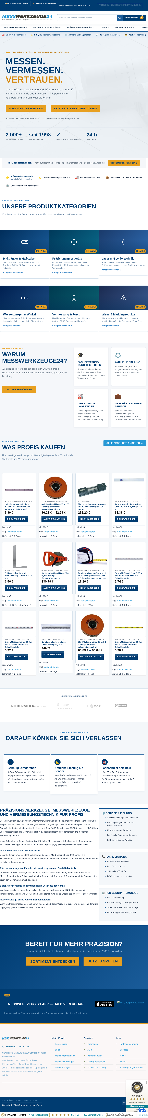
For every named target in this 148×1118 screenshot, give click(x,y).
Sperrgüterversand (96, 1061)
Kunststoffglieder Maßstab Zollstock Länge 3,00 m (53, 643)
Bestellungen (61, 1044)
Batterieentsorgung (129, 1044)
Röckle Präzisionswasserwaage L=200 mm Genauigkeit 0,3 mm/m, (92, 506)
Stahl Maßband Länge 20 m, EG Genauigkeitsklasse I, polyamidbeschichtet (92, 644)
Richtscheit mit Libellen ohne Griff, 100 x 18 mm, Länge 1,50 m (128, 506)
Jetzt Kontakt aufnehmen (19, 389)
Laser (104, 28)
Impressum (92, 1044)
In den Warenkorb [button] (16, 519)
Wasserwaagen (123, 28)
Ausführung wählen (54, 519)
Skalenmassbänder (14, 28)
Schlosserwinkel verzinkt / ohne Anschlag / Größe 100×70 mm (19, 575)
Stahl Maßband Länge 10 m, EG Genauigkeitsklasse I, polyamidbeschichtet (55, 506)
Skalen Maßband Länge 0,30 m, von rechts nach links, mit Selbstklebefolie (129, 575)
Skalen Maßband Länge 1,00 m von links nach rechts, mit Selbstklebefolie (18, 644)
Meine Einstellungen (64, 1061)
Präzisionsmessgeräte (79, 28)
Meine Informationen (65, 1055)
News (123, 1055)
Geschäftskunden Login (15, 1100)
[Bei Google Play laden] (130, 1004)
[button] (120, 6)
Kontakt (123, 1061)
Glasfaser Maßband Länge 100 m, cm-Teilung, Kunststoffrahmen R (55, 575)
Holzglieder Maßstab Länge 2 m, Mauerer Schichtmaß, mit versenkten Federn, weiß (18, 506)
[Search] (120, 18)
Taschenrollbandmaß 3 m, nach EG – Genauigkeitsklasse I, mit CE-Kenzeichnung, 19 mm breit (92, 575)
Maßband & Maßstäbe (46, 28)
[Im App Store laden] (104, 1004)
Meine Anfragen (62, 1067)
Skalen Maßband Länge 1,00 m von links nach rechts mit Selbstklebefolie (128, 644)
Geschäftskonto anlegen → (123, 162)
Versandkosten (14, 531)
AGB (89, 1049)
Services (124, 1049)
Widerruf (34, 1100)
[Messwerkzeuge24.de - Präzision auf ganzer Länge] (27, 18)
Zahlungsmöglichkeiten (131, 1067)
